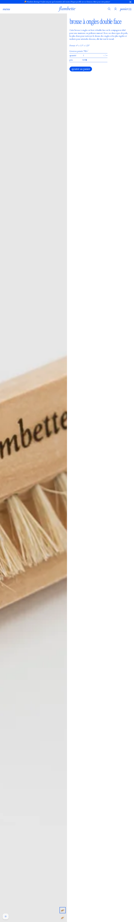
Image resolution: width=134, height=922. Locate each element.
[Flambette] (67, 9)
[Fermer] (130, 2)
